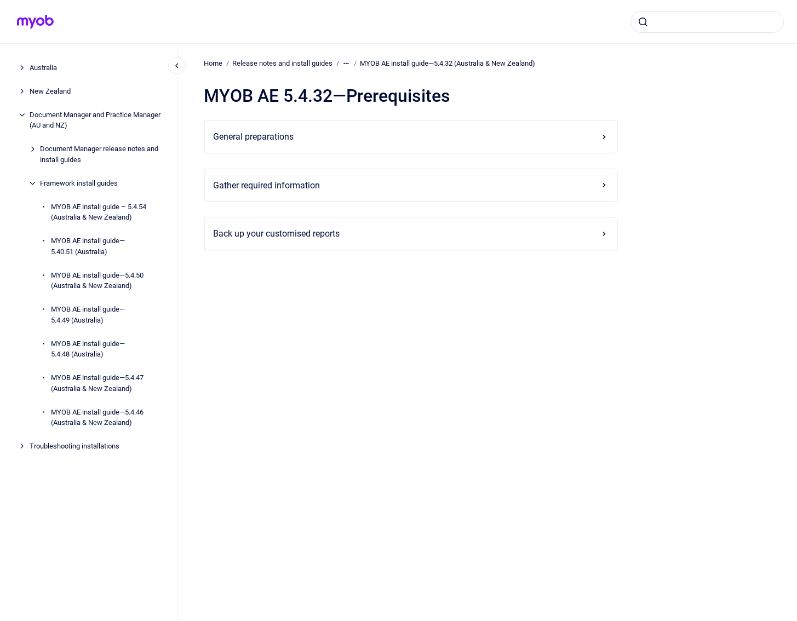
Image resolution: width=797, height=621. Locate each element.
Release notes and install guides (282, 63)
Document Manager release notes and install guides (99, 154)
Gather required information (266, 185)
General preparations (253, 136)
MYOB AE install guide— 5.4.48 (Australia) (88, 349)
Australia (43, 68)
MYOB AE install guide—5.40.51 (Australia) (88, 246)
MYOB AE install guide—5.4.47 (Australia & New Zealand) (97, 383)
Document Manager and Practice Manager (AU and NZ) (95, 120)
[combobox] (707, 22)
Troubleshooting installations (74, 446)
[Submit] (643, 22)
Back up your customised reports (276, 233)
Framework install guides (79, 183)
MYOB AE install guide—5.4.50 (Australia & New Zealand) (97, 280)
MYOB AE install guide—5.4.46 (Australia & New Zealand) (97, 417)
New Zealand (50, 91)
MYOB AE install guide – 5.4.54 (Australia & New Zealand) (98, 212)
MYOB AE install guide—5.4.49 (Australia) (88, 314)
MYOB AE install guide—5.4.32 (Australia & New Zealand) (447, 63)
